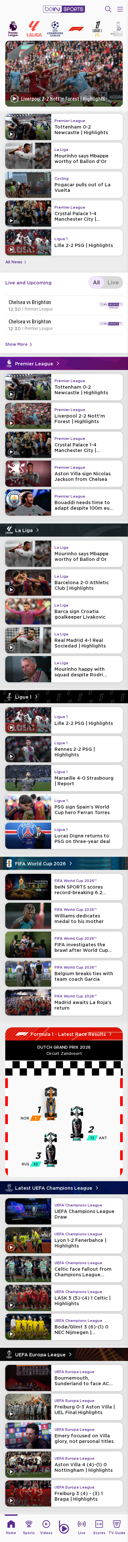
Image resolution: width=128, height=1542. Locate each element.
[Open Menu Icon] (120, 9)
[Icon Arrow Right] (120, 28)
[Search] (108, 9)
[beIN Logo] (64, 9)
